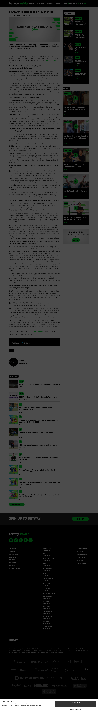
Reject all (75, 705)
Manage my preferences (75, 709)
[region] (49, 706)
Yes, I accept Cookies (75, 702)
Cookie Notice (38, 705)
